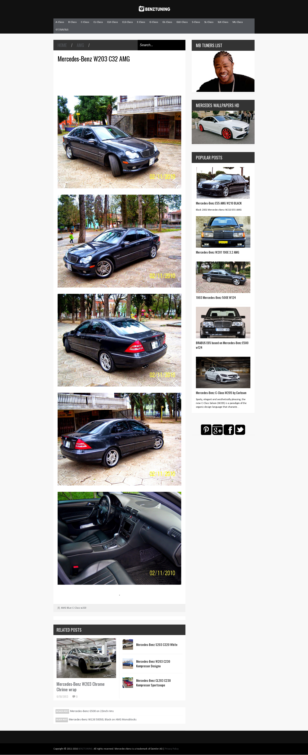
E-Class (141, 22)
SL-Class (209, 22)
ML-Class (238, 22)
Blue (69, 608)
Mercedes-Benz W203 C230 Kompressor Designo (153, 663)
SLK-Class (223, 22)
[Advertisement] (120, 78)
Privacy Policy (172, 749)
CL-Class (98, 22)
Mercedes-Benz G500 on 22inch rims (92, 711)
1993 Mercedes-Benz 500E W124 (216, 297)
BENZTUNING (85, 749)
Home (62, 45)
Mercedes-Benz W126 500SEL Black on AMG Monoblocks (103, 719)
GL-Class (167, 22)
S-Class (196, 22)
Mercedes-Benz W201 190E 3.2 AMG (217, 252)
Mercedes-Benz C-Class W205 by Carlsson (221, 392)
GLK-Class (182, 22)
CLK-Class (112, 22)
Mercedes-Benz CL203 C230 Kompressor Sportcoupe (153, 682)
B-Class (72, 22)
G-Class (153, 22)
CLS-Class (127, 22)
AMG (80, 45)
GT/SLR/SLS (62, 29)
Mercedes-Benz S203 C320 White (156, 644)
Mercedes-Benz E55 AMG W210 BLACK (219, 203)
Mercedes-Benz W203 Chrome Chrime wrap (81, 687)
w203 (83, 608)
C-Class (85, 22)
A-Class (60, 22)
